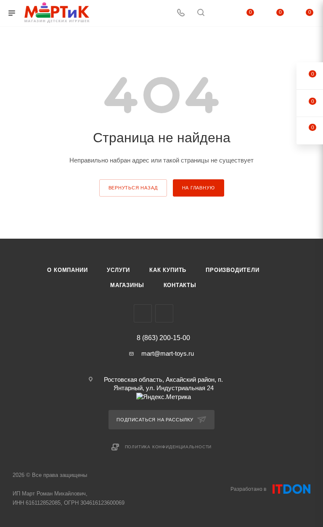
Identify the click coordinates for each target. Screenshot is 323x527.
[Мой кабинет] (221, 13)
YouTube (143, 313)
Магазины (127, 285)
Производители (232, 270)
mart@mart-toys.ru (167, 353)
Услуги (118, 270)
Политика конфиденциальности (168, 446)
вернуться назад (133, 187)
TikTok (164, 313)
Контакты (180, 285)
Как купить (167, 270)
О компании (67, 270)
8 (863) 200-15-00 (163, 338)
